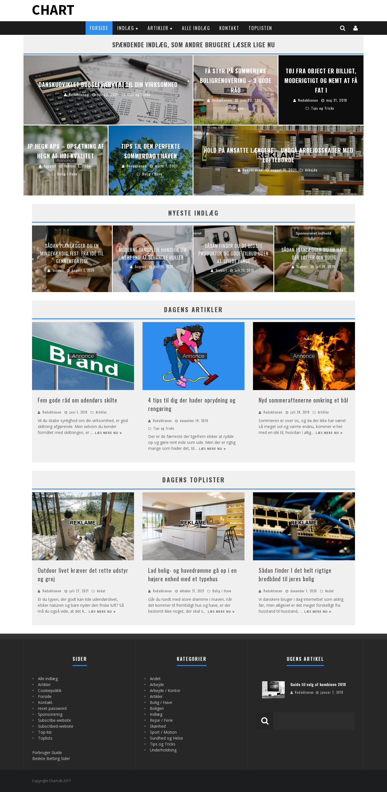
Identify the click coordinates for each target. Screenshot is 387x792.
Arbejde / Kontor (165, 690)
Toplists (45, 738)
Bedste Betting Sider (51, 758)
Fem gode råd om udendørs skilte (77, 400)
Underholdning (163, 750)
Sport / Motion (163, 732)
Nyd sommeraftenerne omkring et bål (303, 400)
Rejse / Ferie (161, 720)
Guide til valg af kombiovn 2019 (318, 684)
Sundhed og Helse (166, 738)
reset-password (52, 708)
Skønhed (158, 726)
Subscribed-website (55, 726)
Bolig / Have (221, 591)
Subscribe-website (54, 720)
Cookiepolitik (49, 690)
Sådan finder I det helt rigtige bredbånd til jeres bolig (295, 574)
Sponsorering (50, 714)
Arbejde (157, 684)
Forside (99, 28)
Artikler (158, 28)
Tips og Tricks (164, 428)
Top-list (45, 732)
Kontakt (229, 28)
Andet (101, 591)
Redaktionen (51, 412)
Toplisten (260, 28)
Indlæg (125, 28)
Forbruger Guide (47, 752)
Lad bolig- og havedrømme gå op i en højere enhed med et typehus (192, 574)
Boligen (157, 708)
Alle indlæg (196, 28)
